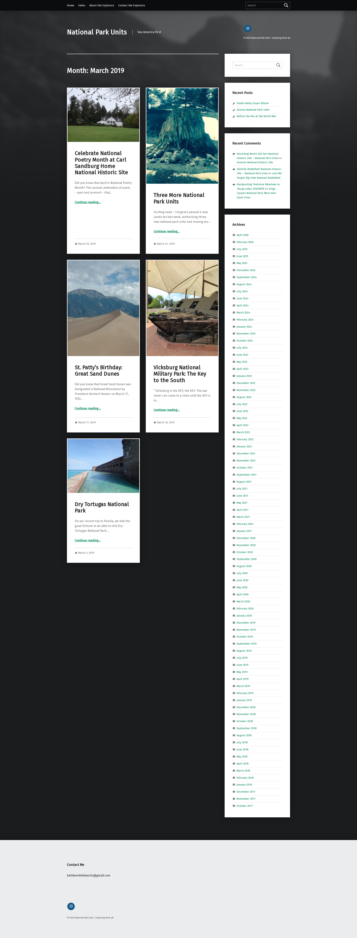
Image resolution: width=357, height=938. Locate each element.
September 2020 (247, 559)
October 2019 (245, 636)
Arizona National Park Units (253, 109)
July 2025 (242, 249)
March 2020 (243, 601)
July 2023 (242, 347)
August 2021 (244, 481)
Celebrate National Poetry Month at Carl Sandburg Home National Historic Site (101, 163)
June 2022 (242, 411)
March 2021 (243, 517)
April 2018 (243, 763)
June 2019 (242, 665)
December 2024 (246, 270)
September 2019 (247, 643)
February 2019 (245, 693)
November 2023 (246, 333)
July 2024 (242, 291)
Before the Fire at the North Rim (256, 116)
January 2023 (244, 376)
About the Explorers (101, 5)
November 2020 (246, 545)
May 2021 (242, 502)
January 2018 (244, 784)
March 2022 (243, 432)
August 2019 (244, 650)
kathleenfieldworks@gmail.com (88, 875)
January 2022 (244, 446)
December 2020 (246, 538)
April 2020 (243, 594)
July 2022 (242, 404)
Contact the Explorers (131, 5)
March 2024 (243, 312)
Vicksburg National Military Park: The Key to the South (180, 374)
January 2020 (244, 615)
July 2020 (242, 573)
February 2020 (245, 608)
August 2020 (244, 566)
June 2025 (242, 256)
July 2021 (242, 488)
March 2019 (243, 686)
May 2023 (242, 361)
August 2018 (244, 735)
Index (81, 5)
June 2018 (242, 749)
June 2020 (242, 580)
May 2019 (242, 672)
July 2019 (242, 657)
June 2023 (242, 354)
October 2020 (245, 552)
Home (70, 5)
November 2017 (246, 798)
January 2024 (244, 326)
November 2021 (246, 460)
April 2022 (242, 425)
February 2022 (245, 439)
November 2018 (246, 714)
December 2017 (246, 791)
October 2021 (245, 467)
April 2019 (243, 679)
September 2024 (247, 277)
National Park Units (97, 32)
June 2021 (242, 495)
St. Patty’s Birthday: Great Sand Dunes (98, 370)
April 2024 (243, 305)
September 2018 (247, 728)
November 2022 (246, 390)
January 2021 (244, 531)
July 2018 (242, 742)
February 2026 (245, 242)
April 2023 (242, 369)
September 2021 (246, 474)
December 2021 (246, 453)
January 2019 (244, 700)
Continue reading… (88, 202)
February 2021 (245, 524)
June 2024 (243, 298)
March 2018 (243, 770)
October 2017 (245, 805)
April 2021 (242, 509)
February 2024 (245, 319)
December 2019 (246, 622)
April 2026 (243, 235)
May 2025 (242, 263)
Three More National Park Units (179, 198)
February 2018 (245, 777)
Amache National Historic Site (255, 162)
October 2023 (245, 340)
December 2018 (246, 707)
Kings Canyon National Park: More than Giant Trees (256, 193)
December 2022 (246, 383)
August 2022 (244, 397)
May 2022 (242, 418)
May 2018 (242, 756)
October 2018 (245, 721)
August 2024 (244, 284)
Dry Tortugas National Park (102, 507)
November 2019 (246, 629)
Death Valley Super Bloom (253, 103)
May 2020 (242, 587)
